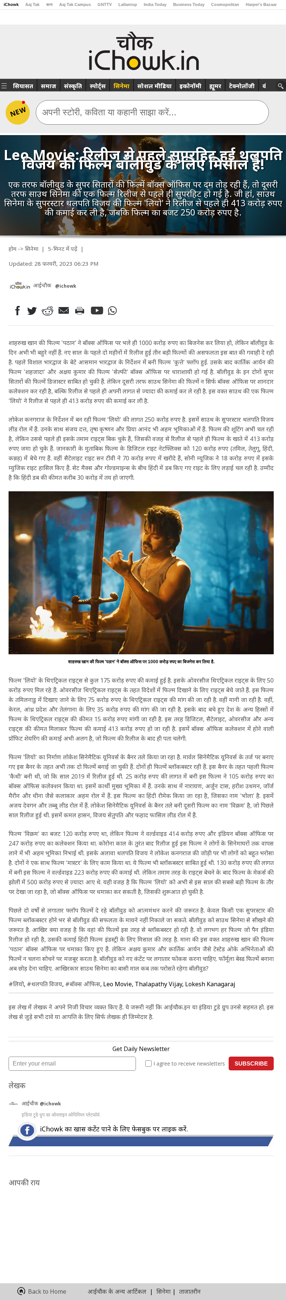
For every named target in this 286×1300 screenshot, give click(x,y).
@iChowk (65, 286)
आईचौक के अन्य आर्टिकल (117, 1291)
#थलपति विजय (44, 984)
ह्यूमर (215, 86)
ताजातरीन (190, 1291)
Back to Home (47, 1291)
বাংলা (49, 4)
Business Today (188, 4)
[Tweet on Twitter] (31, 310)
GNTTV (105, 4)
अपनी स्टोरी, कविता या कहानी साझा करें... (109, 112)
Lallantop (127, 4)
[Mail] (64, 310)
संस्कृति (73, 86)
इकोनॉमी (190, 86)
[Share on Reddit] (48, 310)
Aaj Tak (32, 4)
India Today (155, 4)
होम (12, 248)
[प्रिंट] (81, 310)
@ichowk (50, 1104)
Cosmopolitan (225, 4)
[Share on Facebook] (16, 311)
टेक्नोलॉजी (242, 86)
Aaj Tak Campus (75, 4)
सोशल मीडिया (154, 86)
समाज (48, 86)
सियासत (23, 86)
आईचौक (31, 1103)
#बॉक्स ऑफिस (82, 984)
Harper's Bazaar (261, 4)
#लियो (16, 984)
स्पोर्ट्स (98, 86)
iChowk (11, 4)
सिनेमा (122, 86)
